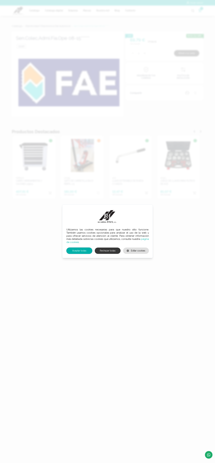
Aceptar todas (79, 250)
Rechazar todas (108, 250)
